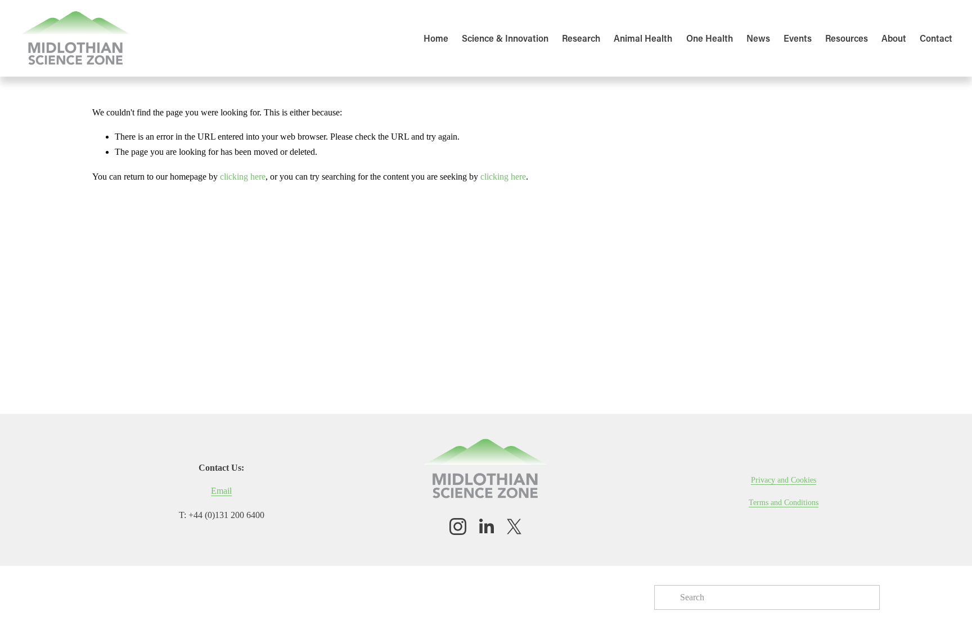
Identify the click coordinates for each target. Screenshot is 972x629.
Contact (936, 38)
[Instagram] (458, 527)
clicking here (243, 176)
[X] (514, 527)
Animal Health (643, 38)
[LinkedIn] (486, 527)
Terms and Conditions (783, 502)
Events (798, 38)
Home (436, 38)
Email (221, 491)
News (758, 38)
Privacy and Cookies (783, 480)
